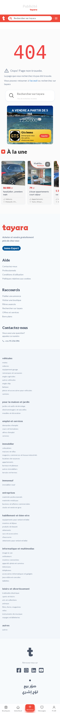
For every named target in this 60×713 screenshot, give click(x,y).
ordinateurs (7, 556)
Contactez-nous (9, 266)
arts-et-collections (9, 600)
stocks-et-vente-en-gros (11, 507)
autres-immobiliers (9, 469)
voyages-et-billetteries (11, 617)
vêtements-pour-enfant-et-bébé (14, 541)
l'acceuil (33, 80)
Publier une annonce (11, 296)
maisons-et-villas (9, 451)
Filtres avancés (9, 304)
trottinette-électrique (10, 593)
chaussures (7, 537)
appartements (7, 462)
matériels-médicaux (10, 500)
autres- (5, 630)
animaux (5, 603)
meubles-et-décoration (11, 413)
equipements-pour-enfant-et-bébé (15, 520)
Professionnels (9, 270)
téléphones (6, 570)
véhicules (7, 358)
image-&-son (7, 553)
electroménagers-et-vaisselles (14, 410)
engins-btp (6, 383)
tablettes (5, 581)
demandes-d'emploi (10, 425)
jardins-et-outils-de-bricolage (13, 406)
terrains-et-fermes (9, 472)
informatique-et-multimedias (18, 548)
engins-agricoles (8, 376)
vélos (4, 610)
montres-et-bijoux (9, 523)
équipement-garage (10, 369)
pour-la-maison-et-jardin (15, 401)
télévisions (6, 567)
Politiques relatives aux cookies (16, 278)
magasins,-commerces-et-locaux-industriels (19, 455)
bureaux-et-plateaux (10, 465)
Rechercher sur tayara (12, 308)
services (5, 436)
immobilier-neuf (8, 485)
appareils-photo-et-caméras (13, 563)
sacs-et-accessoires (10, 534)
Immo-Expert (11, 248)
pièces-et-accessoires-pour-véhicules (17, 390)
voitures (5, 366)
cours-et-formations (10, 429)
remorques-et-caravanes (12, 373)
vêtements (6, 530)
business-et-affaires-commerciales (16, 504)
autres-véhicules (9, 380)
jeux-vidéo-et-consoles (11, 577)
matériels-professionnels (12, 497)
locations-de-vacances (11, 458)
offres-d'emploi (8, 432)
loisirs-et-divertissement (16, 588)
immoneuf (7, 480)
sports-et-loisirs (8, 596)
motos (4, 362)
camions (5, 394)
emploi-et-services (12, 421)
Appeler (44, 136)
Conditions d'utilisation (12, 274)
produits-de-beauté (9, 527)
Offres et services (10, 312)
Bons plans (7, 316)
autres (5, 625)
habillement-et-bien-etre (15, 515)
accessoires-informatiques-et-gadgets (17, 574)
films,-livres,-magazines (11, 607)
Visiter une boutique (11, 300)
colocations (6, 448)
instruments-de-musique (12, 614)
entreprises (8, 492)
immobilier (8, 443)
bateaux (5, 387)
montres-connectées (10, 560)
